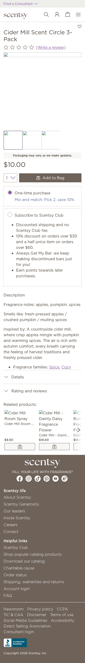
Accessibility (62, 620)
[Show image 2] (31, 140)
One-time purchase (32, 193)
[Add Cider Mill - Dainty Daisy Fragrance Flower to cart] (54, 446)
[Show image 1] (13, 140)
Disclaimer (36, 614)
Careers (10, 524)
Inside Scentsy (17, 517)
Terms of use (61, 614)
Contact (11, 531)
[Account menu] (54, 14)
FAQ (8, 595)
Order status (15, 575)
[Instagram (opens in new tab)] (29, 478)
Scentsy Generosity (21, 504)
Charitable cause (19, 568)
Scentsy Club (16, 547)
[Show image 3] (50, 140)
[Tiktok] (38, 478)
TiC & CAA (13, 614)
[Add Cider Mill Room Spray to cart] (19, 446)
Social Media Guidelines (25, 620)
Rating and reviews (29, 391)
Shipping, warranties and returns (34, 581)
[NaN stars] (19, 47)
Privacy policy (40, 609)
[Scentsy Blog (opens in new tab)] (64, 478)
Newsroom (14, 609)
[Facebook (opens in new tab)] (20, 478)
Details (17, 377)
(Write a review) (51, 47)
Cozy (66, 367)
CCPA (62, 609)
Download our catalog (24, 561)
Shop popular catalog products (33, 554)
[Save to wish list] (79, 26)
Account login (17, 588)
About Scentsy (17, 497)
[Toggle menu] (76, 14)
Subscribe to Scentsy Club (39, 215)
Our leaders (14, 511)
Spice (54, 367)
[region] (42, 91)
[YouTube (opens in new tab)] (56, 478)
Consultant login (19, 631)
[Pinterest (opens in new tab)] (47, 478)
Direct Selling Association (27, 626)
